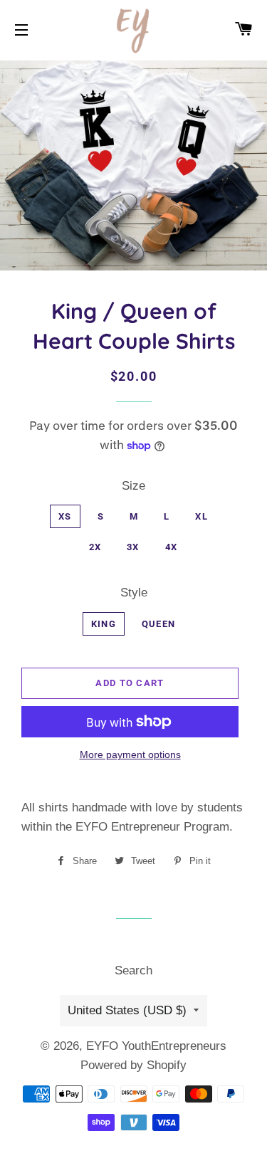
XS (65, 516)
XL (201, 516)
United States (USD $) (127, 1010)
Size (133, 486)
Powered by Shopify (133, 1065)
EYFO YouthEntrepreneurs (156, 1046)
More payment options (130, 754)
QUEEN (159, 624)
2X (95, 547)
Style (133, 592)
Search (133, 970)
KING (103, 624)
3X (133, 547)
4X (171, 547)
